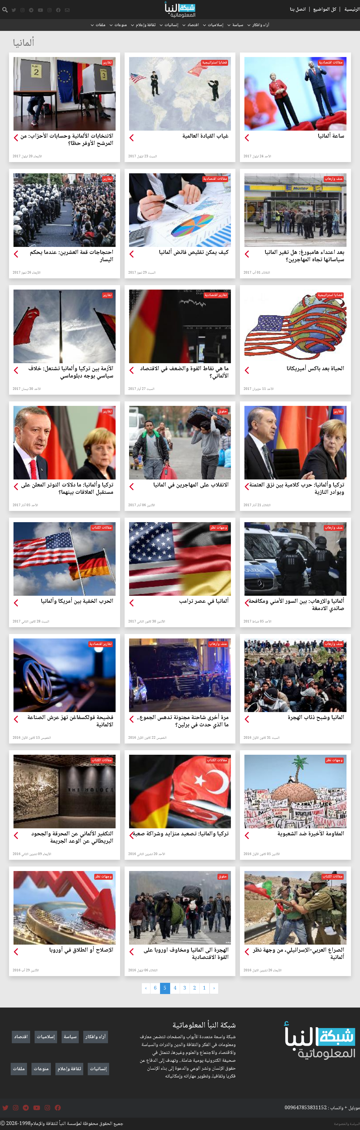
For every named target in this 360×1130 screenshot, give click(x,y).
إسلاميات (215, 25)
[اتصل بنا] (67, 10)
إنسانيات (171, 25)
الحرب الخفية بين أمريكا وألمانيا (77, 601)
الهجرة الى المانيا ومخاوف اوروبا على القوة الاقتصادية (186, 954)
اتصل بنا (298, 9)
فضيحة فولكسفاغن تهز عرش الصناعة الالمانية (70, 721)
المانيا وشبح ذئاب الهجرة (316, 718)
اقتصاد (193, 25)
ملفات (100, 25)
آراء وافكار (260, 25)
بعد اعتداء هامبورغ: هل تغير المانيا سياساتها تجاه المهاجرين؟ (304, 256)
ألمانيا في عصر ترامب (204, 601)
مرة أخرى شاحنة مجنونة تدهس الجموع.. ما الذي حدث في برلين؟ (183, 721)
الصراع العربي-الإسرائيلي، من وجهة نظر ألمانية (298, 954)
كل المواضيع (324, 9)
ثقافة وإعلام (146, 25)
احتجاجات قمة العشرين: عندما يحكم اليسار (71, 256)
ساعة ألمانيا (331, 136)
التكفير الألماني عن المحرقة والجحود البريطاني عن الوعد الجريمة (72, 838)
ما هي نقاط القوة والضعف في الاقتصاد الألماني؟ (184, 372)
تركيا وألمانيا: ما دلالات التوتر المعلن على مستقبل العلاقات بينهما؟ (67, 489)
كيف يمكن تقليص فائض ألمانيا (194, 252)
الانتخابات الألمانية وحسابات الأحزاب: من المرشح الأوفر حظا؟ (66, 140)
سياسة (237, 25)
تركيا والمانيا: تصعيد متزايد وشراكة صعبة (180, 834)
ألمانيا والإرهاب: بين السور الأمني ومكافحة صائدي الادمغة (296, 605)
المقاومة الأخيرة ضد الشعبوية (310, 834)
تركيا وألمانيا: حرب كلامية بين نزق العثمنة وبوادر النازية (296, 489)
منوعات (120, 25)
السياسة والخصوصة (347, 1124)
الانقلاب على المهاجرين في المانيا (191, 485)
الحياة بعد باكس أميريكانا (315, 369)
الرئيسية (352, 9)
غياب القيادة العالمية (205, 136)
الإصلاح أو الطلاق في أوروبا (81, 950)
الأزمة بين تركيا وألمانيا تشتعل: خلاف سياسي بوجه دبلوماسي (70, 372)
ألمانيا (23, 44)
